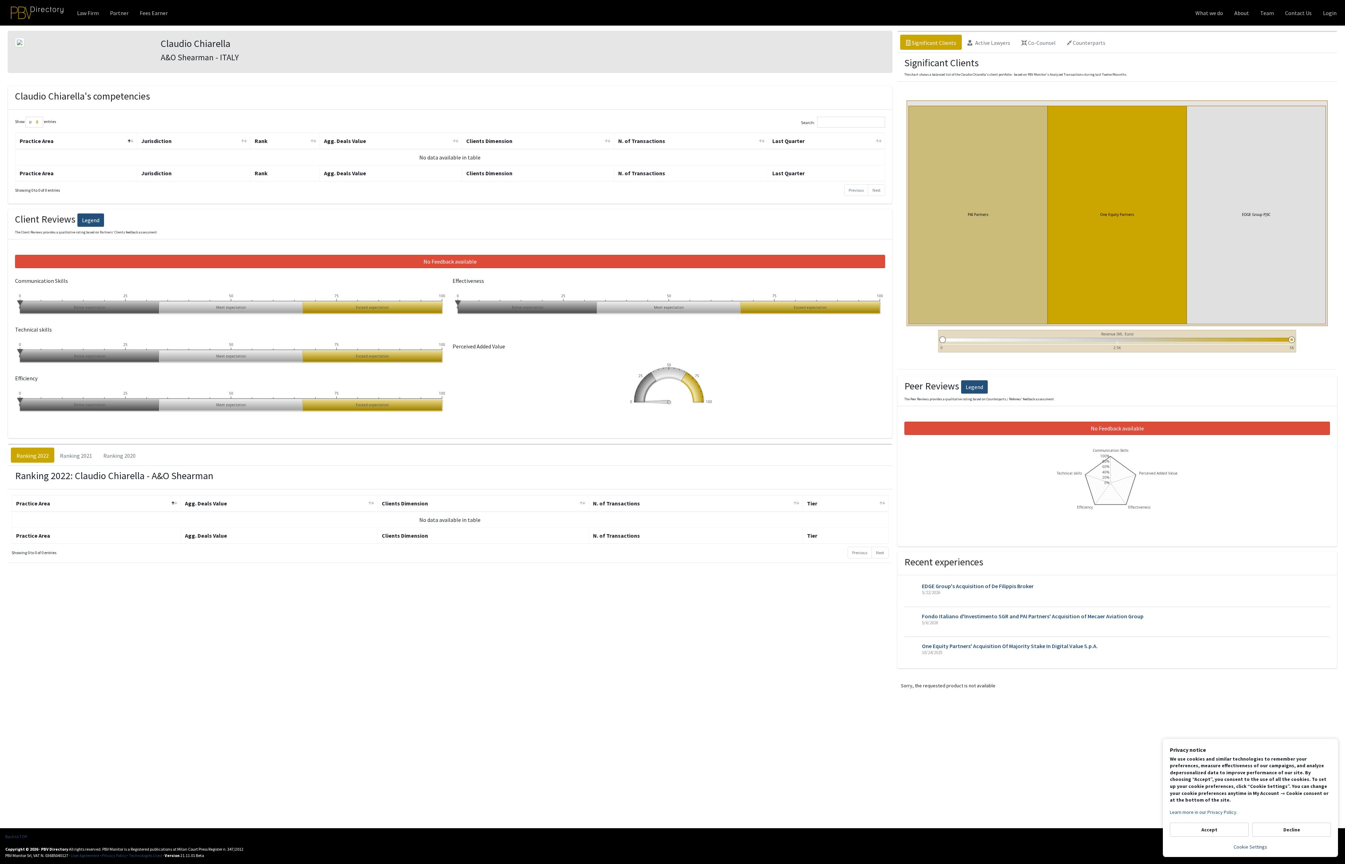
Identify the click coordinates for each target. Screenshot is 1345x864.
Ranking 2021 (76, 455)
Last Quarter (788, 140)
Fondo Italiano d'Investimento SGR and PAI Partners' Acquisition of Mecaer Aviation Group (1033, 616)
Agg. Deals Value (345, 140)
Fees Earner (154, 12)
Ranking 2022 (32, 455)
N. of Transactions (641, 140)
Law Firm (88, 12)
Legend (90, 220)
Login (1330, 12)
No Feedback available (450, 261)
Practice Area (37, 140)
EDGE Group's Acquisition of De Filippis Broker (978, 586)
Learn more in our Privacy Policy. (1203, 812)
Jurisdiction (156, 140)
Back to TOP (16, 836)
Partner (119, 12)
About (1241, 12)
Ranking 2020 (119, 455)
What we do (1209, 12)
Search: (808, 122)
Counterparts (1088, 42)
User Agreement (85, 855)
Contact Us (1298, 12)
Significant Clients (933, 42)
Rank (261, 140)
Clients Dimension (489, 140)
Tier (812, 503)
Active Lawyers (992, 42)
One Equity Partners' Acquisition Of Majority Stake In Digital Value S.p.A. (1010, 645)
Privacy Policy (114, 855)
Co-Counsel (1041, 42)
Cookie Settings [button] (1250, 847)
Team (1267, 12)
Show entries (35, 121)
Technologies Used (145, 855)
